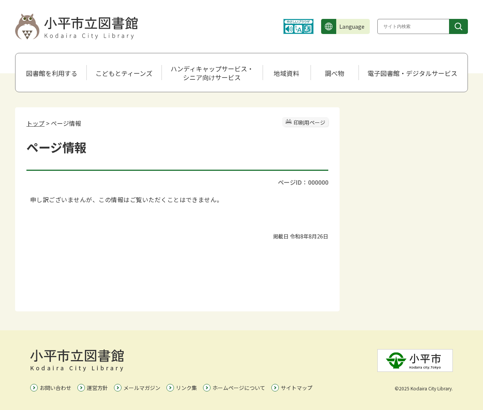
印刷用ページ (309, 122)
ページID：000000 (303, 182)
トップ (35, 123)
